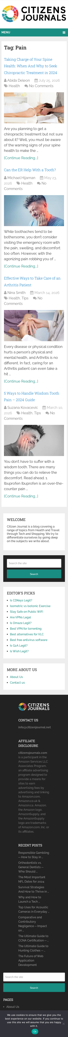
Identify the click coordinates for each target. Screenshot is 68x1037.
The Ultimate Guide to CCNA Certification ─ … (33, 938)
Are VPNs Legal (20, 617)
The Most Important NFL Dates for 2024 (31, 879)
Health (14, 86)
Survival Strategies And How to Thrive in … (33, 889)
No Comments (41, 86)
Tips (25, 298)
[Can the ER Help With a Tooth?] (34, 210)
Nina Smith (16, 292)
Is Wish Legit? (19, 651)
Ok (35, 1031)
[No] (63, 1024)
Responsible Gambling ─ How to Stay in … (33, 855)
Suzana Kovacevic (22, 407)
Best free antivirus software (28, 640)
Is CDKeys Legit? (21, 600)
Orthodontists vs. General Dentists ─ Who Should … (30, 867)
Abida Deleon (18, 80)
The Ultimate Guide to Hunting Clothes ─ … (33, 948)
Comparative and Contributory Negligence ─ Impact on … (32, 924)
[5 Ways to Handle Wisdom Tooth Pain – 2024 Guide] (34, 440)
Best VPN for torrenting (26, 628)
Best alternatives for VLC (27, 634)
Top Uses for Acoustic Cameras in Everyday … (33, 909)
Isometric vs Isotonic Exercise (30, 606)
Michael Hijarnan (21, 178)
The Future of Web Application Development (30, 960)
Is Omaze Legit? (21, 623)
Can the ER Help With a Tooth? (30, 169)
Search (34, 574)
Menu (5, 32)
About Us (16, 677)
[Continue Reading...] (21, 158)
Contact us (17, 682)
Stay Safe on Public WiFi (26, 611)
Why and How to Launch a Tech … (29, 899)
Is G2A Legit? (19, 645)
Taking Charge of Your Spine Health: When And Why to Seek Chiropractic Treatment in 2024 (30, 66)
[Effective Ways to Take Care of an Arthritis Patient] (34, 325)
